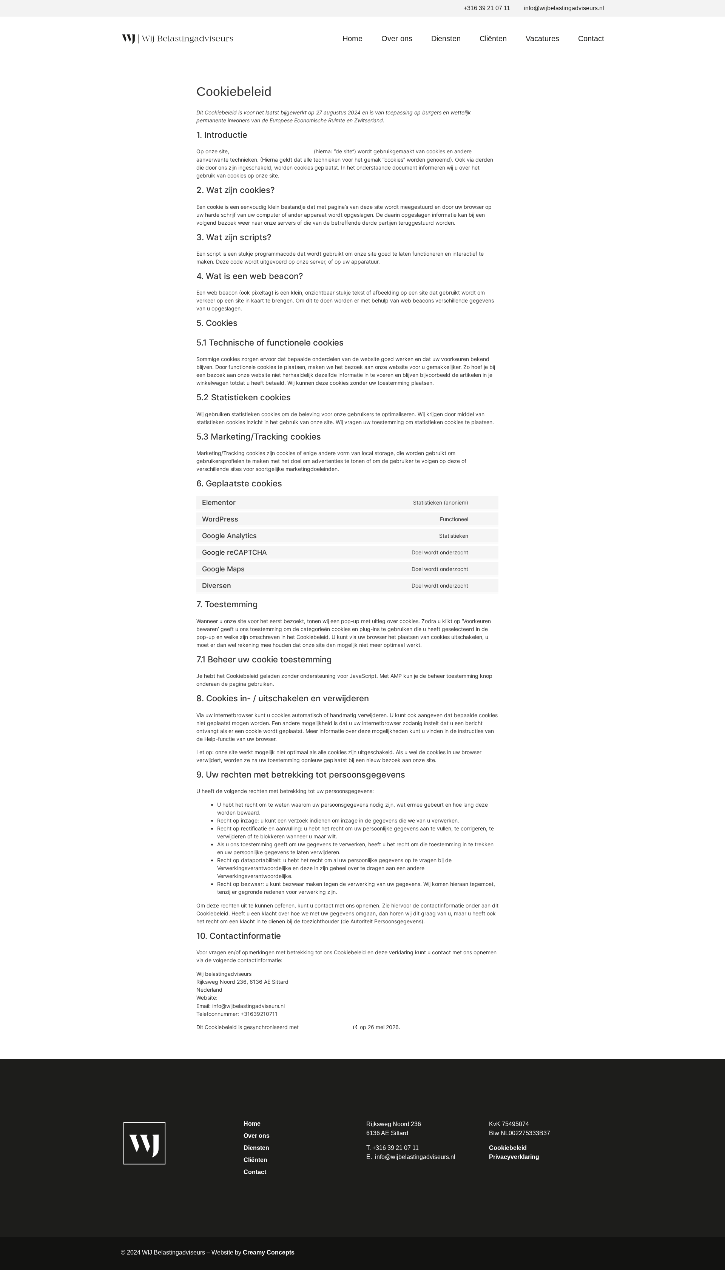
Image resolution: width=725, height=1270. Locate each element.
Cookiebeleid (508, 1148)
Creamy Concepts (269, 1252)
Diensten (446, 38)
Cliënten (493, 38)
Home (352, 38)
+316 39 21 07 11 (395, 1148)
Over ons (396, 38)
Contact (591, 38)
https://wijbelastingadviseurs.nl (271, 151)
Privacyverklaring (514, 1157)
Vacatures (542, 38)
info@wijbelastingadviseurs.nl (415, 1157)
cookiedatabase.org (326, 1027)
